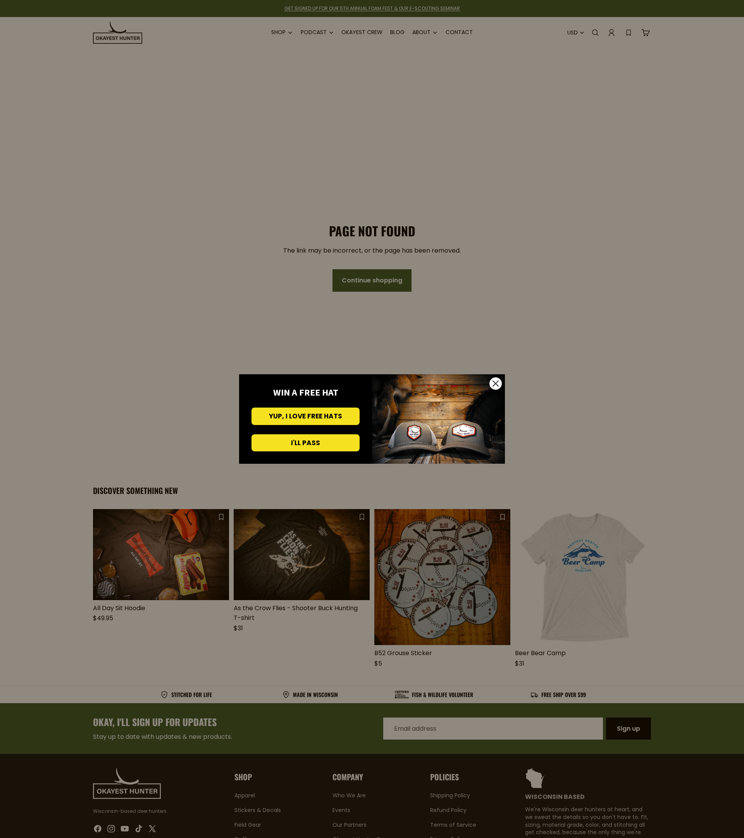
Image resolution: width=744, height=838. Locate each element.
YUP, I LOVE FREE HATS (305, 416)
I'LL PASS (305, 442)
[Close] (495, 383)
